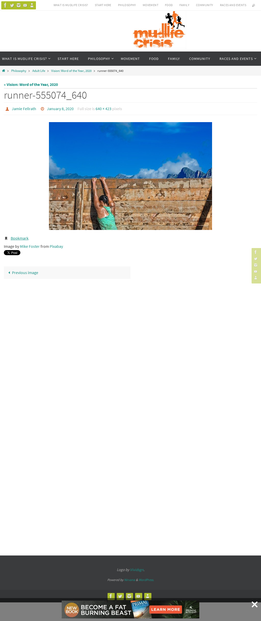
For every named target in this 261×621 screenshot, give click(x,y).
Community (204, 5)
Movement (150, 5)
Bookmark (20, 236)
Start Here (103, 5)
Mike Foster (30, 243)
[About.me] (32, 5)
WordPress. (146, 577)
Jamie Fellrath (24, 108)
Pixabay (56, 243)
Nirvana (129, 577)
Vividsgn (136, 566)
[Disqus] (130, 345)
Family (184, 5)
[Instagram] (19, 5)
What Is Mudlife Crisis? (71, 5)
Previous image (25, 270)
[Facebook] (5, 5)
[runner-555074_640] (130, 175)
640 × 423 (103, 108)
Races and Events (233, 5)
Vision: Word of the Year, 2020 (71, 71)
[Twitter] (12, 5)
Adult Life (38, 71)
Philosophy (127, 5)
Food (169, 5)
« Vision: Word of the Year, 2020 (31, 84)
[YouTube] (25, 5)
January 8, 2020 (60, 108)
